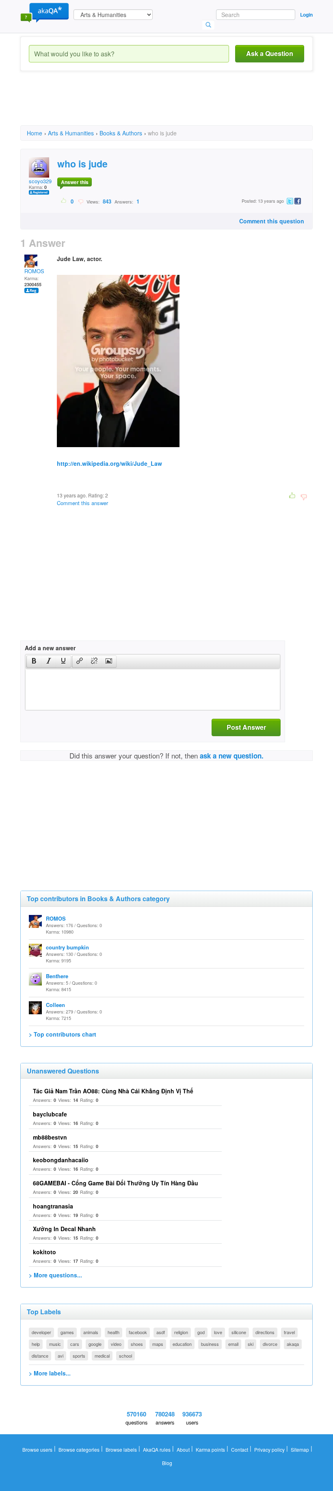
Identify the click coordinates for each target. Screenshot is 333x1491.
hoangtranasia (53, 1206)
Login (306, 14)
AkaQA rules (157, 1449)
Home (34, 133)
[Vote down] (80, 201)
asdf (160, 1332)
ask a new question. (232, 755)
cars (74, 1344)
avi (60, 1355)
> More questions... (55, 1275)
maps (157, 1344)
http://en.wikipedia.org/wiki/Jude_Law (109, 463)
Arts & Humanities (71, 133)
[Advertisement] (168, 105)
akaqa (293, 1344)
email (233, 1344)
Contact (239, 1449)
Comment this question (271, 221)
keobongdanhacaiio (61, 1160)
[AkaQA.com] (44, 12)
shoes (137, 1344)
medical (102, 1355)
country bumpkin (67, 947)
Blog (167, 1462)
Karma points (210, 1449)
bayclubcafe (50, 1114)
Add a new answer (50, 648)
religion (181, 1332)
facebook (138, 1332)
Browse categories (78, 1449)
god (201, 1332)
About (183, 1449)
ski (250, 1344)
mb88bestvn (50, 1137)
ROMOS (34, 271)
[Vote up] (64, 201)
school (125, 1355)
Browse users (37, 1449)
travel (289, 1332)
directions (265, 1332)
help (36, 1344)
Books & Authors (120, 133)
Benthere (57, 976)
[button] (33, 662)
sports (79, 1355)
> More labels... (50, 1373)
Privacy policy (269, 1449)
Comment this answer (82, 503)
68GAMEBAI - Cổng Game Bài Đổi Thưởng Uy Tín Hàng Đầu (115, 1183)
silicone (238, 1332)
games (67, 1332)
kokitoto (44, 1252)
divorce (270, 1344)
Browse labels (121, 1449)
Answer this (75, 182)
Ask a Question (269, 53)
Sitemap (300, 1449)
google (95, 1344)
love (218, 1332)
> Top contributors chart (62, 1034)
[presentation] (34, 661)
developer (41, 1332)
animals (90, 1332)
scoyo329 (40, 181)
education (182, 1344)
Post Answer (246, 727)
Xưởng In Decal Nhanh (64, 1229)
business (210, 1344)
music (55, 1344)
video (116, 1344)
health (113, 1332)
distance (40, 1355)
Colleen (55, 1005)
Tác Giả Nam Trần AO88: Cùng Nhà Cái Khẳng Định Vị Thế (113, 1091)
